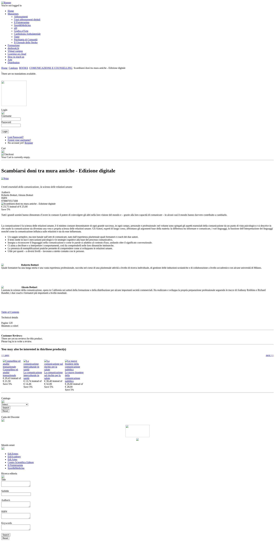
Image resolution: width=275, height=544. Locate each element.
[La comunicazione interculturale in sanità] (33, 369)
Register (29, 142)
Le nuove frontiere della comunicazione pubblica (74, 376)
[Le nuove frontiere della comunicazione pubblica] (74, 369)
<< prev (5, 355)
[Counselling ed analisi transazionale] (12, 366)
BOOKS (23, 68)
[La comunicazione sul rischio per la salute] (53, 369)
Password (6, 122)
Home (4, 68)
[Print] (5, 177)
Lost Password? (16, 137)
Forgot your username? (19, 140)
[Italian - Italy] (1, 70)
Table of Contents (10, 312)
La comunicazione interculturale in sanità (33, 375)
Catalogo (13, 68)
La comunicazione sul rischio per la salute (53, 375)
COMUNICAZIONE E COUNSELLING (50, 68)
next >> (270, 355)
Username (6, 116)
